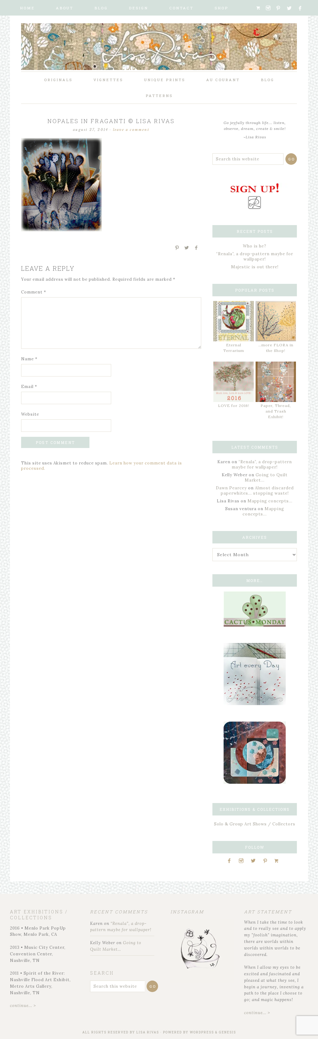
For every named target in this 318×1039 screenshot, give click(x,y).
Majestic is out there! (255, 267)
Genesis (227, 1032)
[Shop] (260, 8)
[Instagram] (270, 8)
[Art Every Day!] (255, 703)
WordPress (202, 1032)
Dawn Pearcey (231, 488)
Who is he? (254, 246)
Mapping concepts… (270, 501)
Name (29, 359)
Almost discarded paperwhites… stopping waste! (257, 490)
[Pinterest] (280, 8)
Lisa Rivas (147, 1032)
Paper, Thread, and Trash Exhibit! (276, 411)
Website (30, 414)
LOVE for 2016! (233, 405)
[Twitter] (291, 8)
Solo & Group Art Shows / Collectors (254, 824)
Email (29, 386)
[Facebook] (302, 8)
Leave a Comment (131, 129)
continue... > (23, 1005)
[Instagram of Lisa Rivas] (255, 782)
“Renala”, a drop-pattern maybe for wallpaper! (254, 256)
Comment (33, 292)
